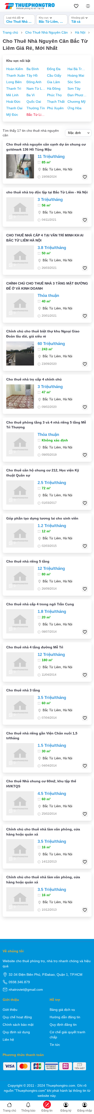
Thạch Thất (56, 101)
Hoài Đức (13, 101)
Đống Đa (53, 69)
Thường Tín (36, 108)
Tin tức (55, 1045)
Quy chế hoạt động (17, 1017)
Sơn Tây (74, 88)
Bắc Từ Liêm (36, 115)
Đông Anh (34, 82)
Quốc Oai (34, 101)
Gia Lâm (53, 82)
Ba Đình (33, 69)
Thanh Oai (14, 108)
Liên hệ (8, 1039)
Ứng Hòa (74, 108)
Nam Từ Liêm (36, 88)
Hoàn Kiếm (14, 69)
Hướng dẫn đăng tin (65, 1017)
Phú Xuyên (55, 108)
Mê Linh (12, 95)
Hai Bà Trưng (77, 69)
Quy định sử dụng (16, 1032)
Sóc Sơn (74, 82)
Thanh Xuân (15, 75)
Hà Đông (53, 88)
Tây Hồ (32, 75)
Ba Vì (31, 95)
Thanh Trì (13, 88)
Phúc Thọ (54, 95)
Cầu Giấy (54, 75)
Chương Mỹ (76, 101)
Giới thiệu (10, 1009)
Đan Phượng (77, 95)
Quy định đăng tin (63, 1024)
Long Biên (14, 82)
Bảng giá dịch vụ (62, 1009)
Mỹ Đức (12, 115)
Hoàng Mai (75, 75)
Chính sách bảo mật (18, 1024)
